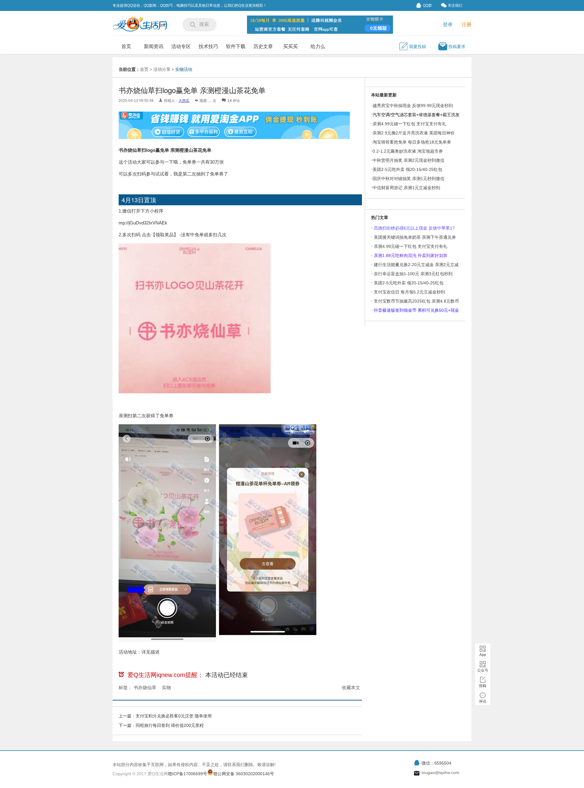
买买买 (290, 46)
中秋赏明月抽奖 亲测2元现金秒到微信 (408, 160)
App (482, 655)
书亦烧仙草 (145, 687)
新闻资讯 (153, 46)
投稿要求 (456, 46)
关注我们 (455, 5)
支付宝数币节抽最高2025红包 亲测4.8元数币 (416, 301)
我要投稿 (417, 46)
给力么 (318, 46)
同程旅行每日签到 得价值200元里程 (170, 725)
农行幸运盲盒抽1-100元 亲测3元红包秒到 (413, 273)
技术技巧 (208, 46)
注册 (466, 24)
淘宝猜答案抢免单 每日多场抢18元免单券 (412, 142)
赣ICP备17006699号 (187, 773)
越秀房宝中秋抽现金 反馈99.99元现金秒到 (413, 105)
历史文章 (263, 46)
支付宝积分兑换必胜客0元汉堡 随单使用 (174, 715)
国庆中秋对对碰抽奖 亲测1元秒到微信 (408, 178)
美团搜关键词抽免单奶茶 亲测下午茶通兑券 (415, 237)
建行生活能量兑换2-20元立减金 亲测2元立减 (416, 264)
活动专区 (181, 46)
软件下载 (235, 46)
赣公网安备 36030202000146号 (243, 773)
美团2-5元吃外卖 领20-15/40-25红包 (407, 169)
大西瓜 (184, 101)
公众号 (482, 670)
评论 (482, 701)
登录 (448, 24)
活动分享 (161, 69)
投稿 (482, 686)
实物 (166, 687)
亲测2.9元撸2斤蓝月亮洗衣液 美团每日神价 (414, 132)
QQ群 (427, 5)
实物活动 (183, 69)
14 (230, 101)
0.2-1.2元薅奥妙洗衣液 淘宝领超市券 (408, 151)
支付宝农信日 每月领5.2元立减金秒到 (409, 292)
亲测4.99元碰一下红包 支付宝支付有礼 (409, 123)
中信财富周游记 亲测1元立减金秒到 (406, 187)
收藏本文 (351, 687)
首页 (126, 46)
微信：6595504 (436, 763)
